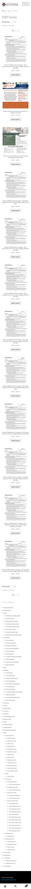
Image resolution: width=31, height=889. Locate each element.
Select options (15, 75)
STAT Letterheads (9, 651)
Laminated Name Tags (9, 716)
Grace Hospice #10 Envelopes (12, 697)
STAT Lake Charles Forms (15, 822)
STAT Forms (8, 779)
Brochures (6, 713)
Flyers (5, 667)
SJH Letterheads (9, 654)
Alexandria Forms (11, 760)
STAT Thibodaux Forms (15, 809)
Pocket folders (7, 708)
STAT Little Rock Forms (14, 790)
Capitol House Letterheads (12, 648)
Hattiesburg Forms (12, 844)
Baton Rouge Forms (12, 765)
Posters (5, 705)
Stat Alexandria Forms (14, 830)
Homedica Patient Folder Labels (13, 634)
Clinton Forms (10, 847)
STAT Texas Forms (11, 792)
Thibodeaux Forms (12, 762)
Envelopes (6, 670)
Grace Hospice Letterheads (12, 662)
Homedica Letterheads (11, 645)
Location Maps (7, 866)
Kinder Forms (10, 754)
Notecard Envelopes (10, 689)
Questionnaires (7, 727)
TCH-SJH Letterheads (10, 643)
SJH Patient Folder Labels (11, 632)
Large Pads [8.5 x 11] (10, 863)
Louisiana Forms (9, 735)
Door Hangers (7, 852)
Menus (5, 722)
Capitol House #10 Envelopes (12, 683)
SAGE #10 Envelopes (10, 700)
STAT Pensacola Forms (14, 784)
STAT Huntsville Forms (14, 795)
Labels (5, 613)
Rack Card (6, 711)
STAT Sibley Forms (13, 803)
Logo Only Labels (9, 618)
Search (15, 886)
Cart (24, 885)
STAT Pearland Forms (14, 798)
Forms (9, 11)
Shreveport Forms (11, 741)
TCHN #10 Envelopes (10, 694)
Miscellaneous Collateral (10, 730)
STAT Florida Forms (12, 781)
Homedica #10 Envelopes (11, 678)
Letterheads (7, 637)
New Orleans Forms (12, 751)
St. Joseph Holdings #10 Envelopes (14, 692)
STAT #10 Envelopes (10, 681)
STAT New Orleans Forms (15, 819)
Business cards (7, 719)
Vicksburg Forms (11, 841)
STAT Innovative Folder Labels (12, 615)
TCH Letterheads (9, 640)
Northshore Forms (11, 749)
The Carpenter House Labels (12, 626)
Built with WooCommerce (9, 879)
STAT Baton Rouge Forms (15, 828)
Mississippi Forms (9, 839)
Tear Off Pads (7, 858)
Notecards (6, 703)
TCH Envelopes (9, 673)
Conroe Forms (10, 776)
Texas (6, 773)
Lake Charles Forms (12, 768)
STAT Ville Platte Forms (15, 806)
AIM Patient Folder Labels (11, 621)
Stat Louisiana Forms (12, 800)
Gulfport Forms (11, 849)
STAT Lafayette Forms (14, 825)
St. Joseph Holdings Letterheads (13, 656)
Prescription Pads (8, 724)
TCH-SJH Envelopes (10, 675)
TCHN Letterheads (9, 659)
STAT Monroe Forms (14, 814)
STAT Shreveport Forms (15, 811)
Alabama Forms (9, 833)
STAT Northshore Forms (15, 817)
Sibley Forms (10, 743)
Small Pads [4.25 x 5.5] (10, 860)
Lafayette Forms (11, 738)
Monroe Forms (10, 757)
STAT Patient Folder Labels (12, 624)
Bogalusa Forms (11, 746)
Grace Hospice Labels (10, 629)
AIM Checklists (7, 855)
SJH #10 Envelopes (10, 686)
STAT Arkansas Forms (12, 787)
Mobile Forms (10, 836)
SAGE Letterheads (9, 664)
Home (5, 11)
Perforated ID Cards (8, 607)
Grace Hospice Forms (12, 770)
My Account (5, 886)
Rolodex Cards (7, 610)
